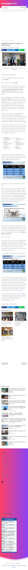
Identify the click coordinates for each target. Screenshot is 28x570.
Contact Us (17, 563)
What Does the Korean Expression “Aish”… (8, 535)
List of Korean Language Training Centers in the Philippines (17, 426)
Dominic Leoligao (20, 293)
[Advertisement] (14, 26)
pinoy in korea (13, 304)
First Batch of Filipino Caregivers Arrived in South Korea (6, 323)
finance (7, 304)
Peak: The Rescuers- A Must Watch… (8, 528)
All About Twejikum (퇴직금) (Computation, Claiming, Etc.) (16, 413)
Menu (6, 8)
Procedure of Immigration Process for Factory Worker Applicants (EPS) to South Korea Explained (17, 420)
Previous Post (4, 363)
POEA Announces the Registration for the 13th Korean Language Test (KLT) (17, 408)
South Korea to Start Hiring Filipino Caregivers (20, 323)
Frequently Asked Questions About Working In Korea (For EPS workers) (17, 401)
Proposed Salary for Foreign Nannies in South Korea (7, 339)
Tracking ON (13, 552)
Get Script (5, 552)
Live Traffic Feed (9, 519)
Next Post (24, 363)
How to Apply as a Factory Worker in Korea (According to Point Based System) (17, 390)
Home (7, 563)
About (12, 563)
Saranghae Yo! (4, 542)
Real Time (8, 552)
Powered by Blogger (8, 482)
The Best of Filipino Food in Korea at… (8, 525)
